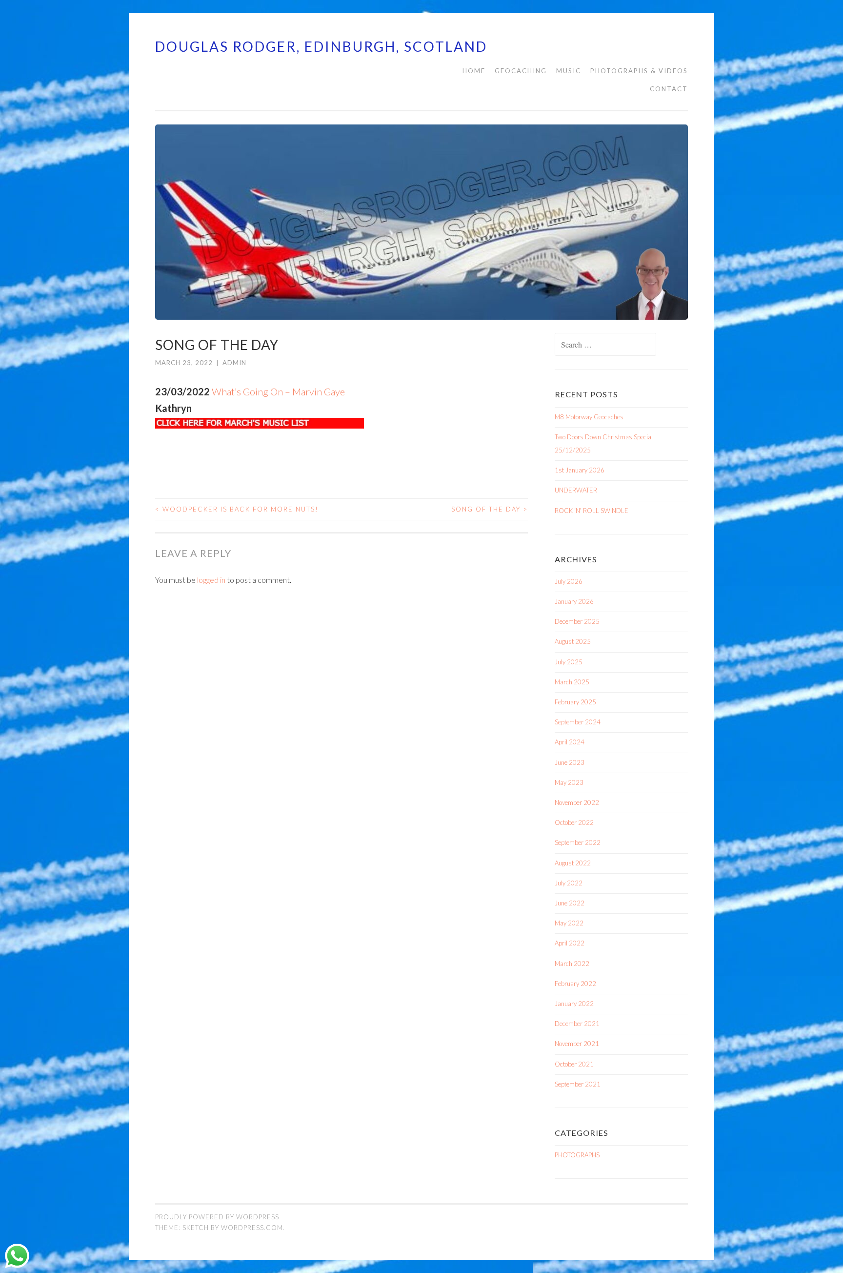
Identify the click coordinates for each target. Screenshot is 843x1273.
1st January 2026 (579, 470)
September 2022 (578, 842)
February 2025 (575, 702)
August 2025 (573, 641)
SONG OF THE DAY (489, 509)
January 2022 (574, 1003)
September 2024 (578, 722)
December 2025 (577, 621)
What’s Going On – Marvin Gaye (278, 391)
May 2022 (569, 923)
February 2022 (575, 983)
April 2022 (569, 943)
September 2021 (578, 1084)
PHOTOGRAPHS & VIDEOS (639, 71)
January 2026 (574, 601)
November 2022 (577, 802)
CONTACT (669, 89)
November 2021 (577, 1043)
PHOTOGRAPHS (577, 1155)
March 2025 (572, 682)
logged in (211, 579)
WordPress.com (252, 1228)
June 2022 (569, 903)
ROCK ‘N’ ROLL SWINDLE (591, 510)
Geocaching (521, 71)
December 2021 (577, 1023)
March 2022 (572, 963)
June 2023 (569, 762)
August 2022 (573, 863)
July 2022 (568, 883)
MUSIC (568, 71)
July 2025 (568, 662)
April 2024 (569, 742)
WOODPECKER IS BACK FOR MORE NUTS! (237, 509)
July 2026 (568, 581)
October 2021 (574, 1064)
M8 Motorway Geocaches (589, 417)
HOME (473, 71)
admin (234, 363)
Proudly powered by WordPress (217, 1217)
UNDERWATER (576, 490)
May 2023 (569, 782)
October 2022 (574, 822)
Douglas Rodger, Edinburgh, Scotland (321, 46)
